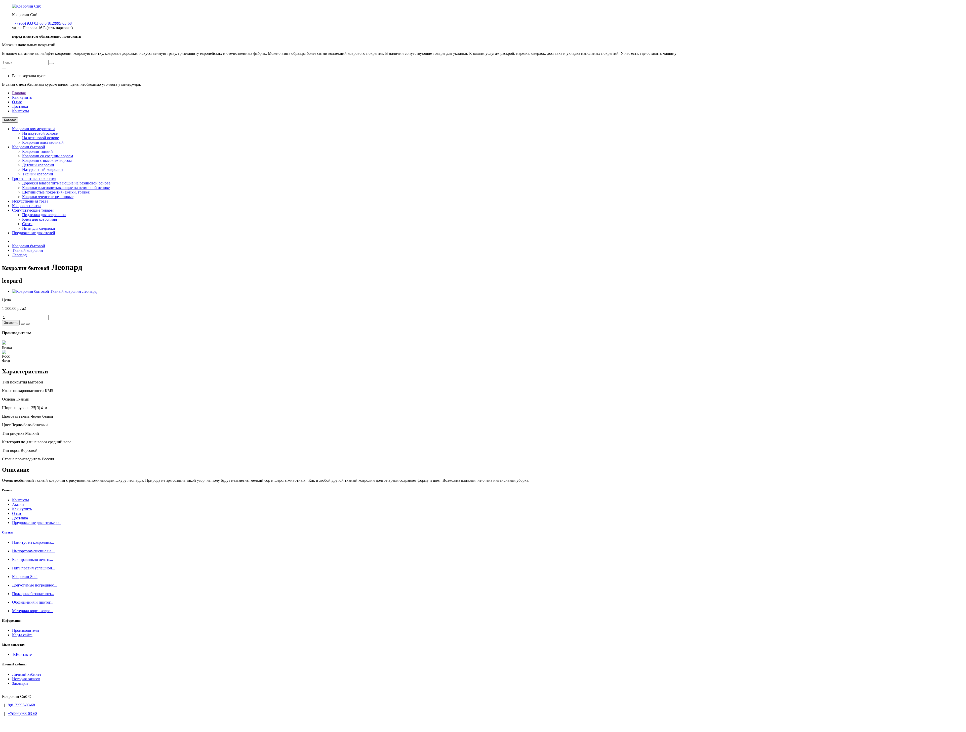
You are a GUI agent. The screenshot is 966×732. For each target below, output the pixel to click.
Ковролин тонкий (37, 151)
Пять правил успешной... (33, 568)
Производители (25, 630)
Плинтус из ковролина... (33, 542)
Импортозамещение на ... (33, 551)
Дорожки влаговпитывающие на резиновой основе (66, 183)
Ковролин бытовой (28, 147)
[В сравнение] (28, 324)
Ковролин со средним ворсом (47, 156)
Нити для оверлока (38, 228)
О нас (17, 102)
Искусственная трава (30, 201)
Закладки (20, 683)
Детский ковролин (38, 165)
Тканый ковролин (37, 174)
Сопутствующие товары (33, 210)
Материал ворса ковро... (32, 611)
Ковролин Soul (24, 576)
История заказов (26, 679)
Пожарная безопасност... (33, 594)
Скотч (27, 224)
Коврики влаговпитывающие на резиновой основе (66, 187)
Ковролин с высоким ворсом (47, 160)
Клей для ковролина (39, 219)
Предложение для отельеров (36, 522)
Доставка (20, 106)
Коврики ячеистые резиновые (47, 196)
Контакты (20, 111)
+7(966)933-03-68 (22, 713)
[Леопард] (54, 291)
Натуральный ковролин (42, 169)
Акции (18, 504)
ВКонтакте (22, 654)
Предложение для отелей (33, 233)
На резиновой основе (40, 138)
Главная (19, 93)
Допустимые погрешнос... (34, 585)
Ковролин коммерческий (33, 129)
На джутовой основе (40, 133)
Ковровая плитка (26, 206)
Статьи (7, 532)
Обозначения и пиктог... (32, 602)
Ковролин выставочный (43, 142)
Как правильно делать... (32, 559)
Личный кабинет (26, 674)
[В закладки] (23, 324)
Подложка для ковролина (44, 215)
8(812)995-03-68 (21, 705)
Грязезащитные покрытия (34, 178)
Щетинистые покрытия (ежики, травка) (56, 192)
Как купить (22, 97)
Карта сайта (22, 635)
